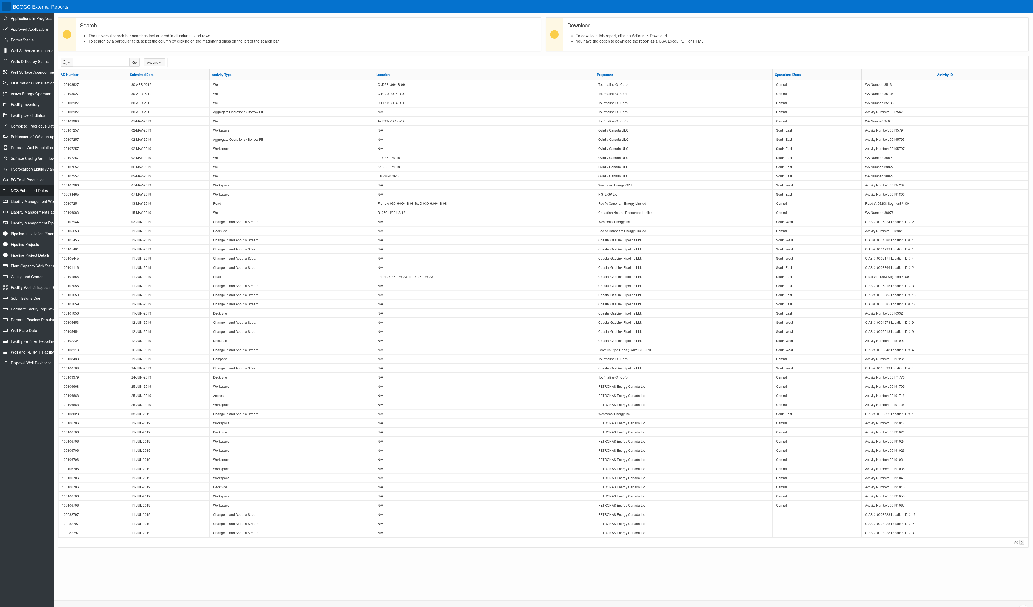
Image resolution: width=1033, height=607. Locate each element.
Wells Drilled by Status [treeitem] (30, 61)
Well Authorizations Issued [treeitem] (33, 50)
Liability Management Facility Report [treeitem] (42, 212)
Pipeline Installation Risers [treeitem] (33, 233)
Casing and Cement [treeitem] (28, 276)
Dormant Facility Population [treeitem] (34, 309)
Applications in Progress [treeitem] (31, 18)
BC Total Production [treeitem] (28, 179)
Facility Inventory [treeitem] (25, 104)
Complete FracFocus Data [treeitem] (33, 126)
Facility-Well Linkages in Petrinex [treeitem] (39, 287)
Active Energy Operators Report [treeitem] (38, 93)
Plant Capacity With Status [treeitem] (33, 266)
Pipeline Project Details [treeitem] (30, 255)
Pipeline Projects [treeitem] (25, 244)
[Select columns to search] (67, 62)
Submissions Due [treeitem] (25, 298)
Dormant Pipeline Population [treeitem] (35, 319)
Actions (152, 62)
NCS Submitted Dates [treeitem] (29, 190)
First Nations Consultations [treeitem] (33, 83)
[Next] (1021, 542)
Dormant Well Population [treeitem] (32, 147)
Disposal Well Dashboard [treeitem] (32, 362)
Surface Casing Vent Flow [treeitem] (33, 158)
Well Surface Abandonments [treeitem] (35, 72)
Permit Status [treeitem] (22, 40)
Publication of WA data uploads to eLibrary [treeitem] (47, 136)
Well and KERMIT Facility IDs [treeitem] (36, 352)
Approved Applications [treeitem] (30, 29)
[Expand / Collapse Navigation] (6, 6)
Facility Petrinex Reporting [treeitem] (33, 341)
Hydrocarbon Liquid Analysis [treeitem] (35, 169)
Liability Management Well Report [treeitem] (39, 201)
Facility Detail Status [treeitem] (28, 115)
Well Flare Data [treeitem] (24, 330)
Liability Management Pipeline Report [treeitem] (42, 222)
